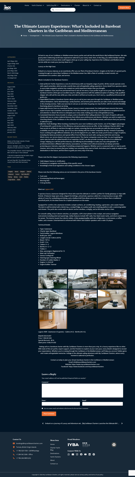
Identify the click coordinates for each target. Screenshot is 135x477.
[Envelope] (73, 454)
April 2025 (10, 125)
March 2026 (11, 99)
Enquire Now (124, 8)
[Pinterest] (94, 454)
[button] (37, 5)
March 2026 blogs (12, 73)
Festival (29, 171)
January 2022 (11, 132)
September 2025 (12, 113)
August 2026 (11, 87)
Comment (45, 382)
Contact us (97, 5)
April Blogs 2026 (12, 61)
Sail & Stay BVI (52, 5)
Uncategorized (11, 78)
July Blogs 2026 (12, 68)
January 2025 (11, 130)
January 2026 (11, 103)
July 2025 (10, 118)
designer (22, 171)
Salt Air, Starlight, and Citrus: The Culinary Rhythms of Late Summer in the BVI (20, 147)
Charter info (11, 66)
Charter (77, 5)
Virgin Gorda (11, 179)
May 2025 (10, 123)
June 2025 (10, 120)
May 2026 (10, 94)
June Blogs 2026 (12, 71)
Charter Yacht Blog (55, 449)
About (52, 460)
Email (84, 400)
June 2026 (10, 91)
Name (44, 400)
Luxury (17, 174)
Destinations (65, 5)
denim (16, 171)
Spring (15, 177)
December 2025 (12, 106)
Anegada (10, 171)
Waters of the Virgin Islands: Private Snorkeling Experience (18, 142)
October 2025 (11, 111)
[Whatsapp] (69, 454)
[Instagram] (77, 454)
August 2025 (11, 115)
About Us (86, 5)
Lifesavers (10, 174)
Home (27, 5)
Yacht (18, 179)
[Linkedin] (89, 454)
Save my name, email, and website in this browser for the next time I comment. (66, 408)
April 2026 (10, 96)
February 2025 (11, 127)
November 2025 (12, 108)
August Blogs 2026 (13, 63)
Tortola (26, 177)
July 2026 (10, 89)
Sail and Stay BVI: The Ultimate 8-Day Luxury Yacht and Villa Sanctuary (18, 161)
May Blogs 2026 (12, 75)
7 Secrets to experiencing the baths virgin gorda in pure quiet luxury (20, 156)
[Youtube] (85, 454)
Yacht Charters (37, 5)
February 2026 (11, 101)
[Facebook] (81, 454)
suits (21, 177)
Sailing (10, 177)
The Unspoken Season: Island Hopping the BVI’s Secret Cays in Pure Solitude (20, 151)
